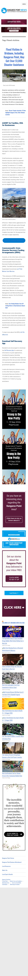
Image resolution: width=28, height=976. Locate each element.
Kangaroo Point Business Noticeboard (11, 862)
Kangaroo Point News (6, 879)
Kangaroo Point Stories (8, 858)
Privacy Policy (5, 881)
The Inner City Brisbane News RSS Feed (13, 623)
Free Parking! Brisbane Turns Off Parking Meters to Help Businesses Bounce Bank (15, 306)
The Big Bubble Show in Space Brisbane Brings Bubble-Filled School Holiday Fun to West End (13, 640)
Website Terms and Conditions (16, 881)
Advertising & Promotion (15, 884)
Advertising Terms (5, 883)
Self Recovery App (9, 350)
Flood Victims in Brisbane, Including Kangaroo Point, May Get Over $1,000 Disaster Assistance (14, 57)
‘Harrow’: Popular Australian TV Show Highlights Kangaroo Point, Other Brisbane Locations (15, 113)
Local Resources (6, 866)
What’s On (4, 870)
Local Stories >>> (14, 593)
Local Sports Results (7, 874)
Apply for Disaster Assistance (14, 240)
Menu (24, 4)
